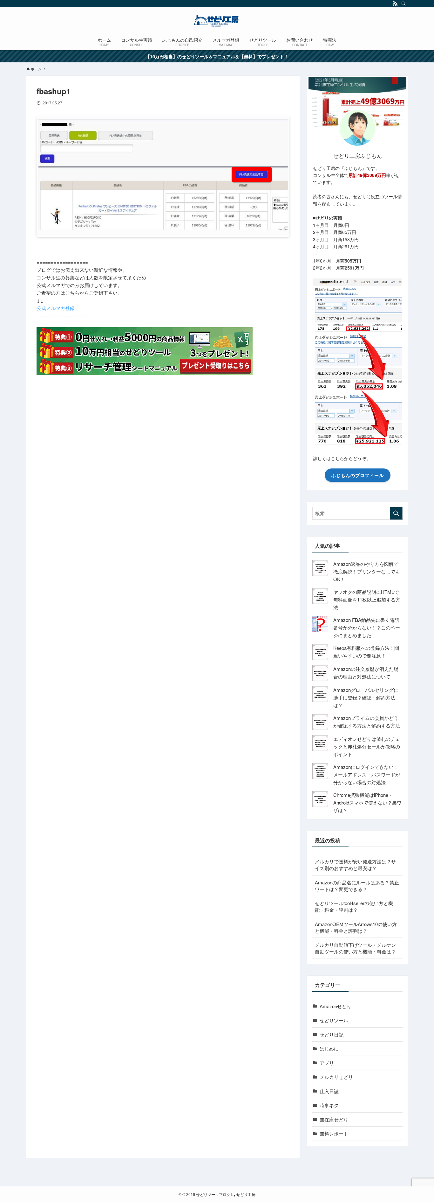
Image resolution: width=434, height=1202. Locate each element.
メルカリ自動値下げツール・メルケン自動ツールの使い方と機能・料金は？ (355, 948)
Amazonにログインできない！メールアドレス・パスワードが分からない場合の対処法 (366, 774)
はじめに (329, 1048)
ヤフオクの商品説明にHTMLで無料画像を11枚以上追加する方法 (366, 599)
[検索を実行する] (396, 513)
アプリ (327, 1062)
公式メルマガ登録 (56, 308)
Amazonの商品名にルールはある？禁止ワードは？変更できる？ (357, 885)
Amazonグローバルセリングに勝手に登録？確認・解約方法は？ (365, 697)
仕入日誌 (329, 1091)
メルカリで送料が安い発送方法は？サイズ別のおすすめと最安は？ (355, 864)
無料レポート (334, 1133)
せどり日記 (331, 1034)
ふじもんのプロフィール (357, 475)
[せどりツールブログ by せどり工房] (217, 21)
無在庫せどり (334, 1119)
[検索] (403, 3)
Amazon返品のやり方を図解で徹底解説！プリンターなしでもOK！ (366, 571)
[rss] (395, 3)
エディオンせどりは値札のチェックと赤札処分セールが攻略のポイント (366, 746)
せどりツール (334, 1020)
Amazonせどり (335, 1006)
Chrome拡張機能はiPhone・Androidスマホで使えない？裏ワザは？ (367, 802)
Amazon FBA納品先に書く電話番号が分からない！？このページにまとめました (366, 627)
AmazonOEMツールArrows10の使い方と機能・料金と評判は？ (356, 927)
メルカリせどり (336, 1076)
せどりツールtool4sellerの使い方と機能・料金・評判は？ (354, 906)
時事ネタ (329, 1105)
